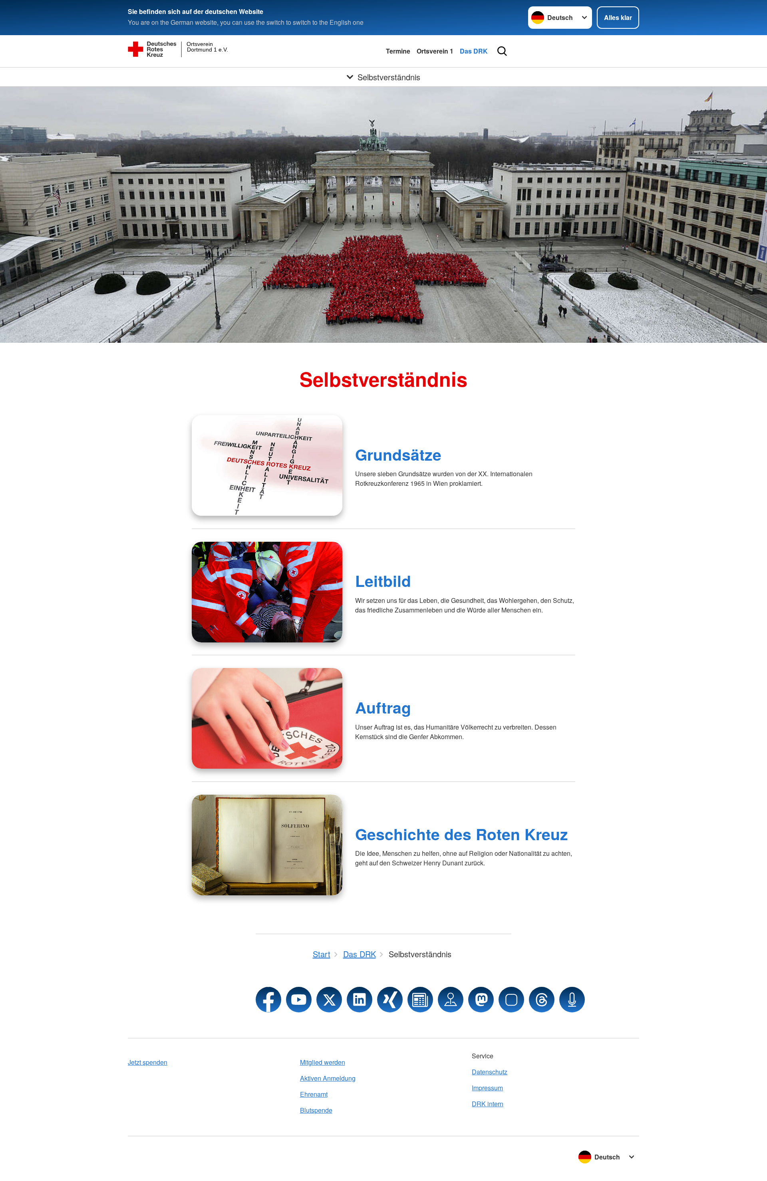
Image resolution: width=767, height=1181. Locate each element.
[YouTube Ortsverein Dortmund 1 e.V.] (299, 999)
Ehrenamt (314, 1094)
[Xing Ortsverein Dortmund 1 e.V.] (390, 999)
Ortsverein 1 (435, 51)
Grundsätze (398, 454)
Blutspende (316, 1110)
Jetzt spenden (147, 1062)
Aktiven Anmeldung (328, 1078)
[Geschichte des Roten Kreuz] (267, 845)
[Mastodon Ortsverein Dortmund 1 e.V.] (481, 999)
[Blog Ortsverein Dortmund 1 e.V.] (420, 999)
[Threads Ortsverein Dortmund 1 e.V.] (541, 999)
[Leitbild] (267, 592)
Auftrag (383, 707)
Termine (398, 51)
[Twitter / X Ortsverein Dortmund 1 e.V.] (329, 999)
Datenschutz (489, 1071)
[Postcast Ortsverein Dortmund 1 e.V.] (572, 999)
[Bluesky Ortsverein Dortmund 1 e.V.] (511, 999)
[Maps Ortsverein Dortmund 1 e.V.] (450, 999)
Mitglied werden (322, 1062)
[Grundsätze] (267, 465)
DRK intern (487, 1103)
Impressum (487, 1087)
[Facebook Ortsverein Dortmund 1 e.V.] (268, 999)
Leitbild (383, 580)
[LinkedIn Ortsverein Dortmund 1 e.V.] (359, 999)
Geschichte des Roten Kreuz (461, 834)
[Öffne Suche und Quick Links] (502, 51)
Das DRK (474, 51)
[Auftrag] (267, 718)
